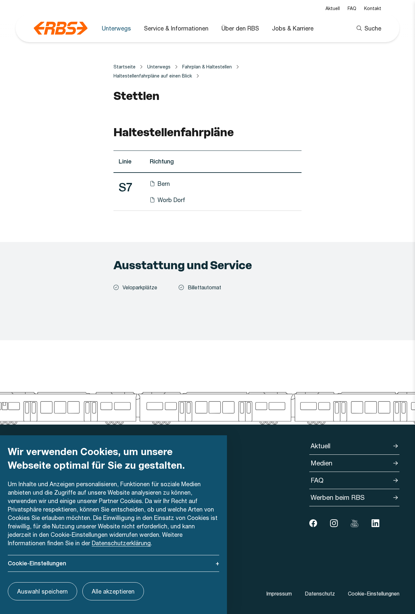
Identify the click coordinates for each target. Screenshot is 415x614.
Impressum (279, 593)
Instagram (334, 523)
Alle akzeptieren (113, 591)
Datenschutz (320, 593)
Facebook (313, 523)
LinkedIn (375, 523)
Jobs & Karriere (293, 28)
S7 (126, 187)
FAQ (352, 8)
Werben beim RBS (338, 497)
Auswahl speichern (42, 591)
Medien (321, 463)
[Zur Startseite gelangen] (61, 28)
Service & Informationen (176, 28)
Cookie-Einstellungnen (373, 593)
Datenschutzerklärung (121, 543)
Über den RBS (240, 28)
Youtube (355, 523)
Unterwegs (116, 28)
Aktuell (333, 8)
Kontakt (372, 8)
